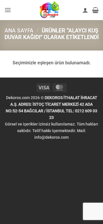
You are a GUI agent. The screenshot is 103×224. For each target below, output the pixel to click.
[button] (7, 10)
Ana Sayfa (19, 30)
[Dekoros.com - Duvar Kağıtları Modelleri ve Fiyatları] (49, 10)
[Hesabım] (85, 10)
